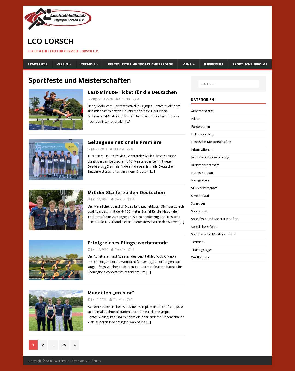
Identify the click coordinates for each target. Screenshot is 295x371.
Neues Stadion (202, 172)
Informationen (201, 149)
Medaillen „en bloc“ (111, 293)
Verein (62, 64)
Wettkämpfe (200, 257)
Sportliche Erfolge (250, 64)
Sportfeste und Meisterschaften (214, 219)
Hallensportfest (202, 134)
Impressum (213, 64)
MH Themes (93, 361)
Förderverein (200, 126)
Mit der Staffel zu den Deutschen (126, 192)
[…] (127, 121)
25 (64, 345)
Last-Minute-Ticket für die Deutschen (132, 92)
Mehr (187, 64)
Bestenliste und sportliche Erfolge (140, 64)
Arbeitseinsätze (202, 111)
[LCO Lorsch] (57, 29)
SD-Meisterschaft (204, 188)
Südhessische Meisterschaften (213, 234)
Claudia (124, 99)
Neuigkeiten (200, 180)
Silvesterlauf (200, 195)
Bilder (195, 118)
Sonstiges (198, 203)
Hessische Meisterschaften (211, 141)
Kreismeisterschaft (205, 165)
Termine (88, 64)
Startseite (37, 64)
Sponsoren (199, 211)
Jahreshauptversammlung (210, 157)
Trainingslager (201, 249)
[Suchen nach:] (229, 84)
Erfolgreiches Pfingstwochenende (128, 243)
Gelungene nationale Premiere (125, 142)
